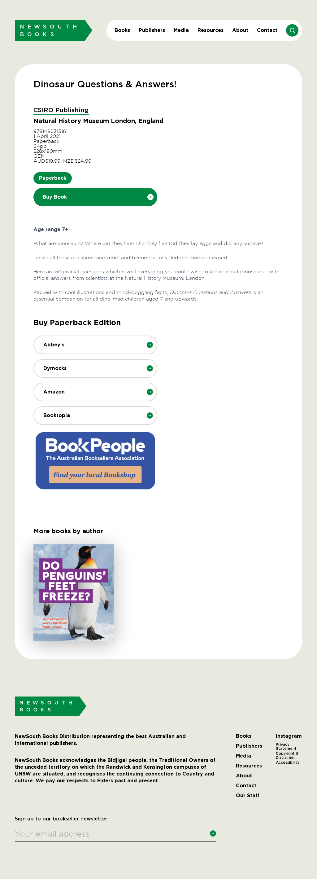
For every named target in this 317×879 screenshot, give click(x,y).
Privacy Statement (286, 747)
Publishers (152, 30)
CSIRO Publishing (61, 110)
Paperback (52, 178)
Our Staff (247, 796)
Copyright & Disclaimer (287, 756)
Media (181, 30)
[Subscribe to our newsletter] (213, 833)
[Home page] (53, 30)
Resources (211, 30)
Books (122, 30)
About (240, 30)
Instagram (289, 736)
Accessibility (287, 762)
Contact (267, 30)
